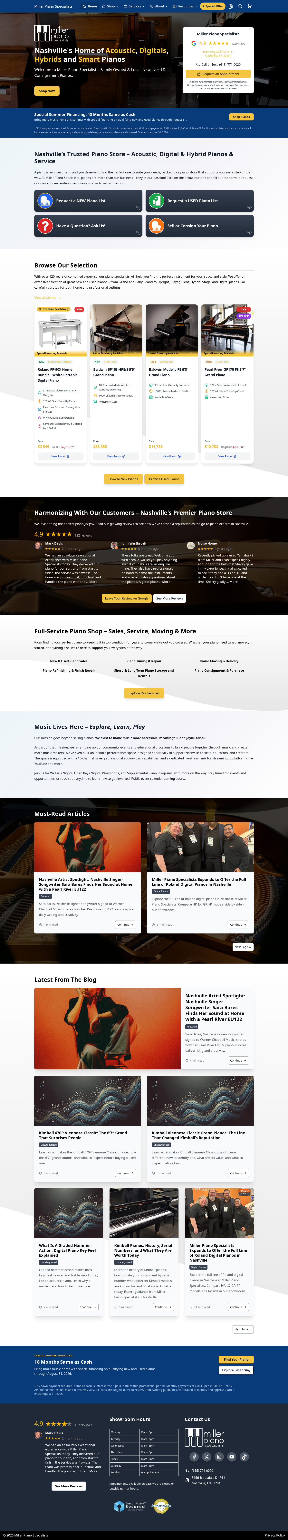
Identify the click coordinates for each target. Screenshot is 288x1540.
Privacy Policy (275, 1535)
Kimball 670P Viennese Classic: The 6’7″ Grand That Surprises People (83, 1135)
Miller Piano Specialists (53, 6)
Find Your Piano (236, 1359)
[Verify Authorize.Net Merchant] (161, 1506)
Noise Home (207, 543)
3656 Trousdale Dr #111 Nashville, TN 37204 (218, 53)
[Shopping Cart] (250, 6)
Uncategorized (49, 1144)
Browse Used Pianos (164, 479)
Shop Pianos (241, 117)
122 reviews (238, 43)
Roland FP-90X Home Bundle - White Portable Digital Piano (58, 375)
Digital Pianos (160, 891)
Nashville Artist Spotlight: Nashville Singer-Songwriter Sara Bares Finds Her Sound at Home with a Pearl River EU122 (85, 884)
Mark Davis (54, 543)
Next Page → (243, 947)
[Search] (240, 6)
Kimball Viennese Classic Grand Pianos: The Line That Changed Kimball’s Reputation (198, 1135)
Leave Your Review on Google (127, 598)
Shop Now (47, 91)
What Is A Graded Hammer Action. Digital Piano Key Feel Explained (67, 1250)
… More (91, 582)
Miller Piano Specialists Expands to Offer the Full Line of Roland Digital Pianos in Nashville (199, 882)
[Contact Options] (231, 6)
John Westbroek (133, 543)
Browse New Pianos (123, 479)
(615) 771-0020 (202, 1470)
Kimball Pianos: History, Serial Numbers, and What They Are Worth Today (143, 1250)
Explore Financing (236, 1370)
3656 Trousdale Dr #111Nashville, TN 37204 (209, 1480)
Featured (45, 896)
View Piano (58, 456)
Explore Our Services (144, 693)
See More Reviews (169, 598)
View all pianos (45, 297)
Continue (123, 924)
